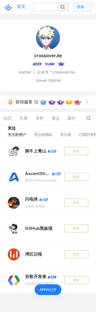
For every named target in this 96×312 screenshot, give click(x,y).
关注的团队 (44, 134)
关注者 (66, 134)
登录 (80, 7)
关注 (76, 151)
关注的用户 (17, 134)
